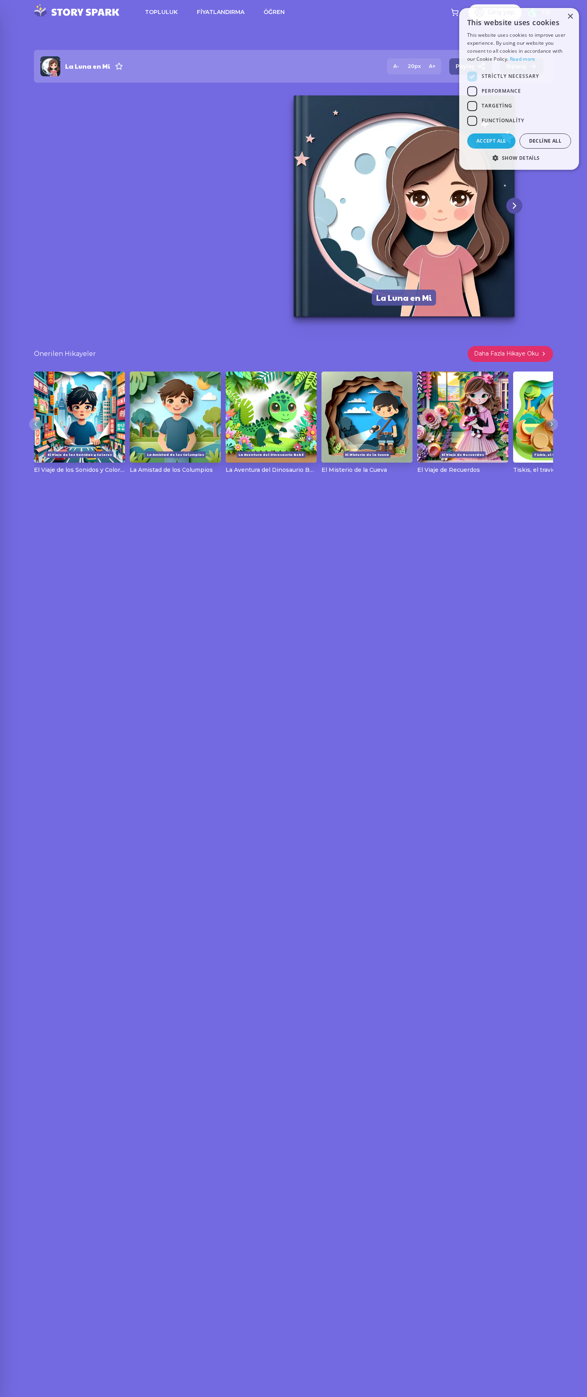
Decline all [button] (545, 140)
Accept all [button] (491, 140)
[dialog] (519, 89)
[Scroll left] (35, 424)
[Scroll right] (551, 424)
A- (396, 66)
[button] (519, 158)
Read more (522, 59)
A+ (432, 66)
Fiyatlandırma (220, 12)
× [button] (570, 17)
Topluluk (161, 12)
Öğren (274, 12)
